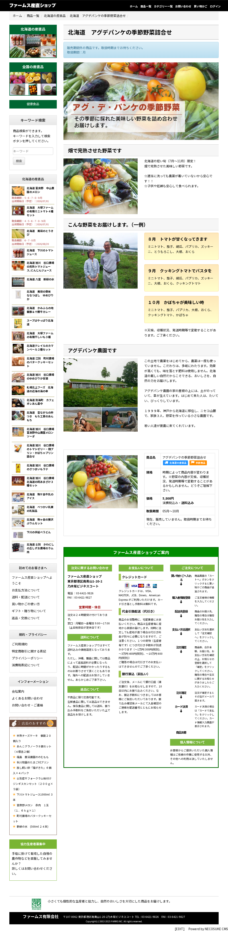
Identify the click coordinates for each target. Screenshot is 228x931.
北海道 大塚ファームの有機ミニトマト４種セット (40, 211)
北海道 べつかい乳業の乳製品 (40, 509)
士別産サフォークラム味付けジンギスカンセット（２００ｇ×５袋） (33, 783)
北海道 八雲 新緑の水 (40, 279)
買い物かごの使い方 (26, 604)
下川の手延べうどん (39, 532)
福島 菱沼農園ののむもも (32, 757)
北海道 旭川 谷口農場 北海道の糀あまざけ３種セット (42, 481)
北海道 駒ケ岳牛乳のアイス (40, 496)
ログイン (215, 6)
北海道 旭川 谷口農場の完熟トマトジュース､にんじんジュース (40, 266)
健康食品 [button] (33, 104)
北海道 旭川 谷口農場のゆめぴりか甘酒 (40, 376)
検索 (19, 161)
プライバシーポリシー (27, 658)
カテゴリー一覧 (163, 6)
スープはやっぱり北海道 (40, 322)
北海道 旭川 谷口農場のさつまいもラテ (40, 467)
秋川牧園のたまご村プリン (32, 762)
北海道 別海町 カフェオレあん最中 (40, 402)
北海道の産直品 (55, 15)
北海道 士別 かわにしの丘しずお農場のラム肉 (40, 548)
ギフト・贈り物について (29, 611)
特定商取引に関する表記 (29, 651)
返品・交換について (26, 618)
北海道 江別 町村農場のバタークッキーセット (40, 362)
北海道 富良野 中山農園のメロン (40, 190)
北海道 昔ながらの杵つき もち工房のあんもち (40, 416)
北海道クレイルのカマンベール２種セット (40, 347)
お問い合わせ (183, 6)
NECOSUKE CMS (216, 929)
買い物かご (200, 6)
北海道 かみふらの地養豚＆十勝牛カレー (40, 310)
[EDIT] (180, 929)
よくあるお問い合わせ (27, 698)
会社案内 (18, 691)
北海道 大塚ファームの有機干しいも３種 (40, 335)
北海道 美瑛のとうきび (40, 232)
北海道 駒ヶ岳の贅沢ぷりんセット (40, 521)
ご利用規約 (19, 644)
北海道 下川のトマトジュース (40, 252)
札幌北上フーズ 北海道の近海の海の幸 (40, 389)
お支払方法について (26, 590)
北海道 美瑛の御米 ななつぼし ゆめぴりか (40, 295)
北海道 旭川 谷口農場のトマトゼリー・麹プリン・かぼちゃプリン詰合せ (40, 450)
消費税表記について (26, 665)
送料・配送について (26, 597)
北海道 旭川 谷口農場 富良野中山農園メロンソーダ (42, 432)
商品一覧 (145, 6)
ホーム (134, 6)
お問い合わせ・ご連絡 (27, 705)
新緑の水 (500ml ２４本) (32, 826)
